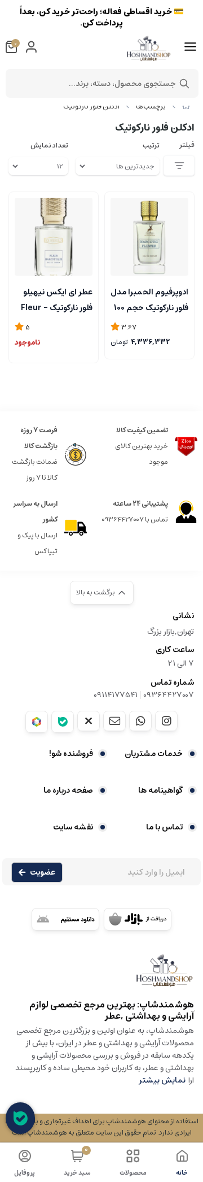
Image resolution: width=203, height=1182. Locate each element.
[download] (65, 919)
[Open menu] (190, 47)
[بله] (62, 722)
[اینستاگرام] (166, 721)
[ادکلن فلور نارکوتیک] (101, 976)
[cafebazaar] (137, 919)
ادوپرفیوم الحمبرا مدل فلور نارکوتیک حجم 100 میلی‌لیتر (149, 298)
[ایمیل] (114, 721)
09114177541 (116, 695)
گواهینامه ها (160, 790)
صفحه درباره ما (68, 790)
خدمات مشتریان (154, 753)
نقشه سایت (73, 827)
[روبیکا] (36, 722)
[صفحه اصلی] (186, 106)
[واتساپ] (140, 721)
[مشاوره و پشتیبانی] (20, 1118)
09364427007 (168, 695)
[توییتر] (88, 721)
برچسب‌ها (151, 106)
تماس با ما (164, 827)
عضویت (42, 872)
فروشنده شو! (71, 753)
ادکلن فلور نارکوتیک (91, 106)
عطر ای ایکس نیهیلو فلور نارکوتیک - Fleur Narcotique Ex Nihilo (56, 298)
